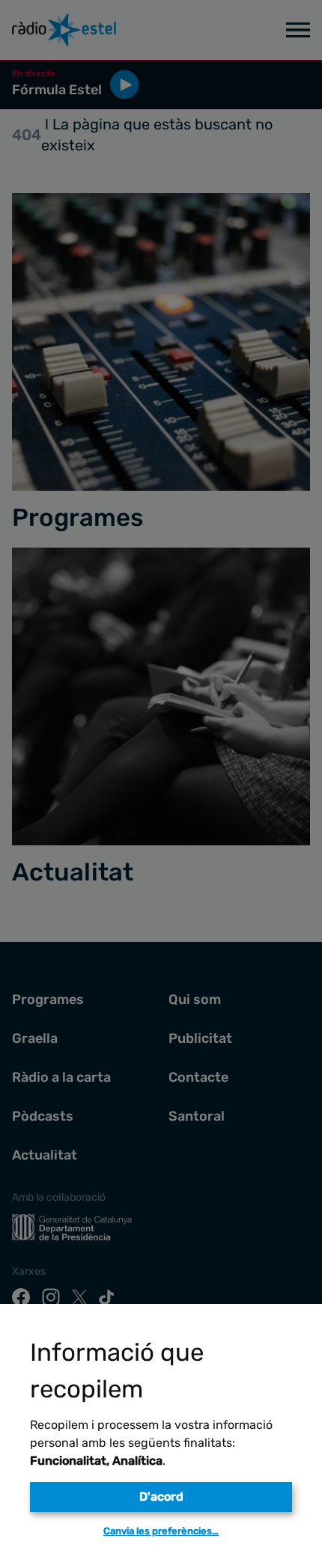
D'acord (161, 1496)
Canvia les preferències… (161, 1531)
